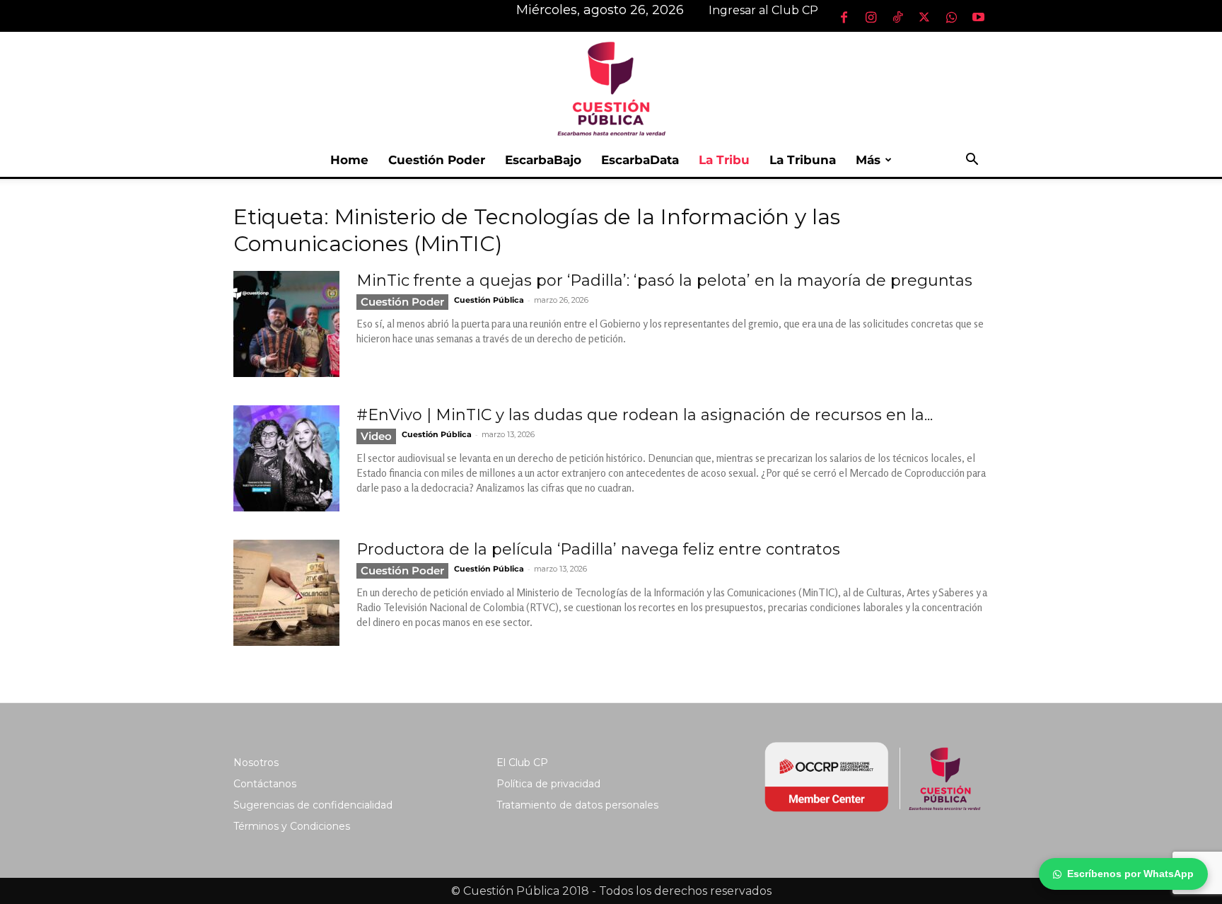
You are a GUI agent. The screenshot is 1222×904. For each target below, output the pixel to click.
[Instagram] (870, 17)
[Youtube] (978, 17)
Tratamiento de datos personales (577, 805)
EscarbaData (640, 160)
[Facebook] (843, 17)
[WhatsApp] (951, 17)
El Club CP (522, 762)
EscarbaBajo (543, 160)
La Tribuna (802, 160)
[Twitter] (924, 17)
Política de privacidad (548, 783)
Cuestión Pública (489, 300)
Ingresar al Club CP (763, 10)
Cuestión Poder (436, 160)
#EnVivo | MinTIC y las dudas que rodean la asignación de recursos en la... (644, 414)
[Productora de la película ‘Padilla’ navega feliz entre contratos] (286, 593)
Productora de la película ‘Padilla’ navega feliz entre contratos (598, 549)
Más (868, 160)
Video (376, 436)
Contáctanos (264, 783)
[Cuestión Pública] (611, 87)
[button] (972, 161)
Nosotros (256, 762)
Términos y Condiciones (291, 826)
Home (349, 160)
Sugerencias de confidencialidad (312, 805)
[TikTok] (897, 17)
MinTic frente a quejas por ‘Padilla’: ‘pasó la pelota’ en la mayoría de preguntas (664, 280)
